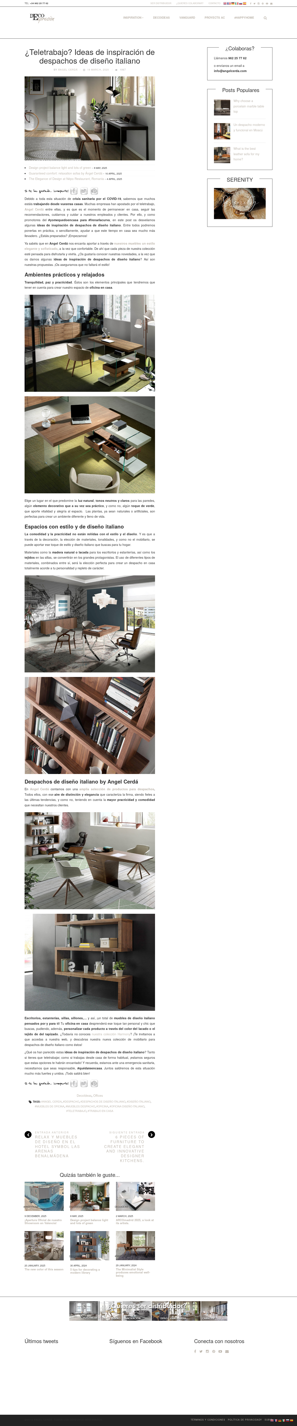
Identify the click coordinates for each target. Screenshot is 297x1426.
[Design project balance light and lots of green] (89, 1196)
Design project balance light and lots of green (60, 167)
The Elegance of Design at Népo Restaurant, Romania (66, 178)
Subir (268, 1419)
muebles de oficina (50, 1106)
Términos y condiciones (208, 1419)
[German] (233, 3)
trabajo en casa (101, 1111)
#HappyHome (244, 17)
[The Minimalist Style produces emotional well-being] (135, 1245)
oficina (103, 1106)
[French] (229, 3)
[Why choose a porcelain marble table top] (222, 107)
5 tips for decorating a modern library (85, 1271)
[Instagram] (259, 3)
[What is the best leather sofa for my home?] (222, 155)
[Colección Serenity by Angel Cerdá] (240, 203)
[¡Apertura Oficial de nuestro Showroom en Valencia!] (44, 1196)
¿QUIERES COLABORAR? (190, 3)
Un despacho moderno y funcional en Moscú (249, 127)
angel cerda (52, 1101)
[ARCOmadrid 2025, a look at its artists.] (135, 1196)
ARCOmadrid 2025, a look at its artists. (135, 1222)
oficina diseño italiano (127, 1106)
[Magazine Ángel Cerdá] (42, 18)
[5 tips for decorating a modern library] (89, 1245)
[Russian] (241, 3)
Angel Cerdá (39, 789)
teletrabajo (77, 1111)
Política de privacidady (245, 1419)
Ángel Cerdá (68, 69)
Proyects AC (215, 17)
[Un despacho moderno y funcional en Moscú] (222, 131)
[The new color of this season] (44, 1245)
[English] (225, 3)
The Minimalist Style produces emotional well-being (133, 1272)
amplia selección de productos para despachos (116, 789)
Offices (98, 1095)
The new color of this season (44, 1269)
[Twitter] (254, 3)
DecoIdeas (161, 17)
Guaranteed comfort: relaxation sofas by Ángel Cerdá (65, 173)
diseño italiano (139, 1101)
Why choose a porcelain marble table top (249, 106)
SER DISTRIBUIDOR (160, 3)
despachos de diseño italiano (103, 1101)
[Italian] (237, 3)
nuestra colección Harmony (111, 1034)
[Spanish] (245, 3)
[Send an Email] (271, 3)
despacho (72, 1101)
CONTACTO (214, 3)
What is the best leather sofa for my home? (246, 153)
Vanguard (187, 17)
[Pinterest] (263, 3)
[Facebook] (250, 3)
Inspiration (132, 17)
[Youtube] (267, 3)
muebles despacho (81, 1106)
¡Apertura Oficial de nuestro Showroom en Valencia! (43, 1222)
